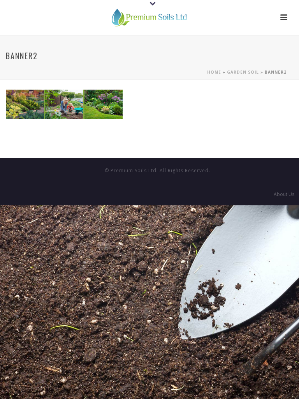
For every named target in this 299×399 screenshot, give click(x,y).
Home (214, 72)
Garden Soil (243, 72)
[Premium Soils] (149, 17)
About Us (284, 194)
